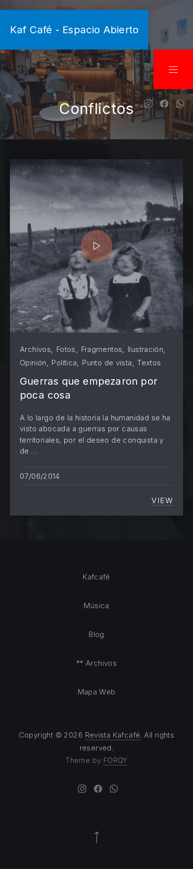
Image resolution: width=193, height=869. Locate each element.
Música (96, 605)
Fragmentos (102, 349)
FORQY (115, 760)
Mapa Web (97, 691)
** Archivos (96, 663)
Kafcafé (96, 576)
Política (64, 362)
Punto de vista (107, 362)
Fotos (66, 349)
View (162, 501)
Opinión (33, 362)
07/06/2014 (40, 476)
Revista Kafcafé (113, 735)
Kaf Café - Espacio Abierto (74, 29)
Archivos (35, 349)
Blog (96, 634)
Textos (149, 362)
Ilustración (145, 349)
